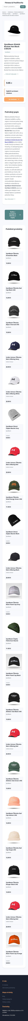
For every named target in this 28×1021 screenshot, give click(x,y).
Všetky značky (6, 1002)
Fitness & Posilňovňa (14, 2)
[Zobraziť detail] (14, 30)
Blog (3, 996)
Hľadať (22, 6)
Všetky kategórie (7, 999)
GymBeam (15, 13)
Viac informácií (9, 199)
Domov (4, 12)
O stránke (5, 985)
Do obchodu (13, 99)
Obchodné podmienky (8, 988)
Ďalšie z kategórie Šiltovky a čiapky (12, 214)
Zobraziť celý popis (11, 74)
